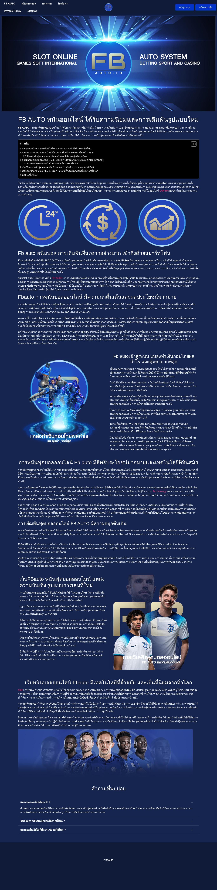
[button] (108, 802)
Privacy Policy (12, 11)
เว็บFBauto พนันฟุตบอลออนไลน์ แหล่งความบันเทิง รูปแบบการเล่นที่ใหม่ (58, 167)
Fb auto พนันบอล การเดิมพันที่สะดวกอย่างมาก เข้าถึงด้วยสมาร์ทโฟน (56, 148)
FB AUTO (9, 3)
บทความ (47, 3)
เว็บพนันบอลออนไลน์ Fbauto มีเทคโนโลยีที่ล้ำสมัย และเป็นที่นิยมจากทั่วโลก (60, 171)
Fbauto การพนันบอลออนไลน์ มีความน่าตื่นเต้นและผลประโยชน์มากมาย (58, 152)
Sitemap (32, 11)
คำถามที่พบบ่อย (30, 175)
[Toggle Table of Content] (192, 144)
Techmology (159, 491)
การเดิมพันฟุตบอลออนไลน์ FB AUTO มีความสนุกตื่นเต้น (52, 163)
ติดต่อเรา (63, 3)
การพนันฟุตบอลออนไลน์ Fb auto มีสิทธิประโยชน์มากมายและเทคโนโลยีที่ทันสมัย (63, 160)
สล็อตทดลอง (29, 3)
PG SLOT (57, 278)
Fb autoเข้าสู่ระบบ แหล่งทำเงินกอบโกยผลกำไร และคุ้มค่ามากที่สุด (57, 156)
